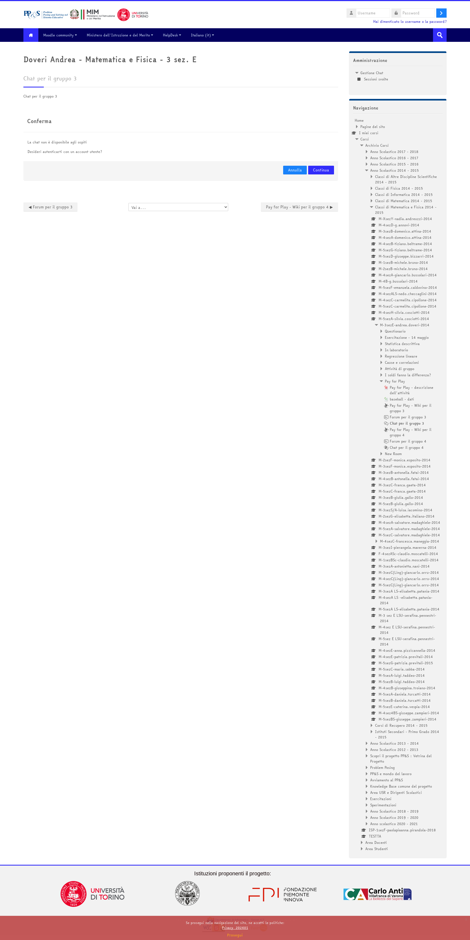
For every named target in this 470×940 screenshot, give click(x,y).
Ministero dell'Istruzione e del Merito (118, 35)
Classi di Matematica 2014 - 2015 (403, 200)
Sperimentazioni (383, 805)
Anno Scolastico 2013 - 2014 (394, 743)
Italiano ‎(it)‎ (201, 35)
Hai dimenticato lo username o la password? (410, 21)
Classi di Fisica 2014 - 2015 (399, 188)
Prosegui (235, 935)
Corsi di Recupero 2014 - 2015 (401, 725)
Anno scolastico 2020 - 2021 (394, 823)
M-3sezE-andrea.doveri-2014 (404, 325)
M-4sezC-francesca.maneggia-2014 (409, 541)
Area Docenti (376, 842)
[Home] (86, 14)
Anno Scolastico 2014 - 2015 (394, 170)
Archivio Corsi (377, 145)
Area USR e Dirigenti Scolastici (396, 792)
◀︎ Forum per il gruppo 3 (50, 207)
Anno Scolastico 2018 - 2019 (394, 811)
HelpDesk (170, 35)
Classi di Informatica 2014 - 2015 (404, 194)
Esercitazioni (380, 798)
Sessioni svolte (376, 79)
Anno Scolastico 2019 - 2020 (394, 817)
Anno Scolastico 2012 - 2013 (394, 749)
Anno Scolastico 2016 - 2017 (394, 158)
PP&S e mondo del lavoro (391, 773)
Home (359, 120)
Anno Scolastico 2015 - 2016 (394, 164)
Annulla (295, 170)
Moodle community (58, 35)
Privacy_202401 (235, 927)
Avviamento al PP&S (386, 780)
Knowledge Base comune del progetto (401, 786)
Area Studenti (376, 848)
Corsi (364, 139)
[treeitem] (398, 76)
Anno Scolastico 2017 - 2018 (394, 151)
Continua (321, 170)
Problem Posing (382, 767)
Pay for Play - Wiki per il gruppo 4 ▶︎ (299, 207)
